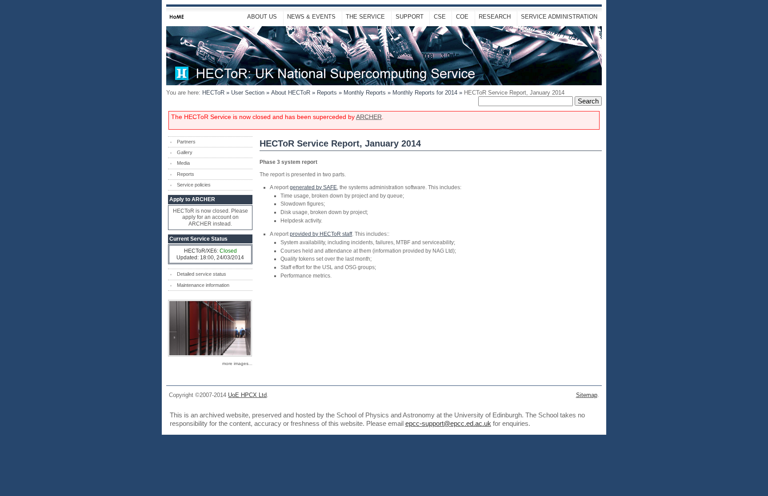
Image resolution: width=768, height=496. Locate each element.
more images (235, 363)
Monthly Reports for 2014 (424, 92)
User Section (247, 92)
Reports (327, 92)
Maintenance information (203, 285)
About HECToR (290, 92)
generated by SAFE (313, 187)
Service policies (194, 184)
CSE (440, 16)
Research (495, 16)
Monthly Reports (365, 92)
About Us (262, 16)
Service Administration (559, 16)
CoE (462, 16)
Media (183, 163)
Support (410, 16)
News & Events (311, 16)
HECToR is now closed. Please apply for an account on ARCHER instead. (210, 217)
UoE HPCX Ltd (247, 395)
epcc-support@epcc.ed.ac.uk (448, 423)
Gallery (184, 152)
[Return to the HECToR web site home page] (384, 55)
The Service (365, 16)
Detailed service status (201, 274)
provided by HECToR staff (321, 234)
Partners (186, 141)
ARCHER (369, 117)
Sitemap (586, 395)
